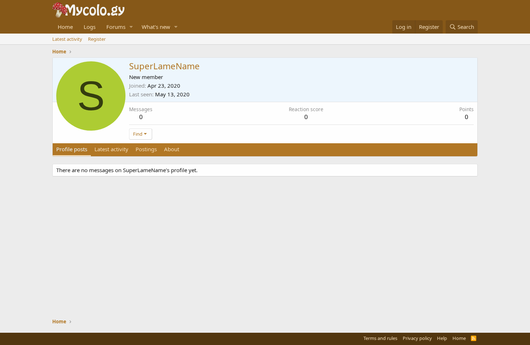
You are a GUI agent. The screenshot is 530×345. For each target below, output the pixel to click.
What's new (156, 26)
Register (97, 39)
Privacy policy (417, 338)
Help (442, 338)
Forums (115, 26)
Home (65, 26)
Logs (90, 26)
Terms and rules (380, 338)
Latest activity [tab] (111, 149)
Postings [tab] (146, 149)
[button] (131, 27)
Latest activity (67, 39)
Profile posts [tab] (71, 149)
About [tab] (171, 149)
